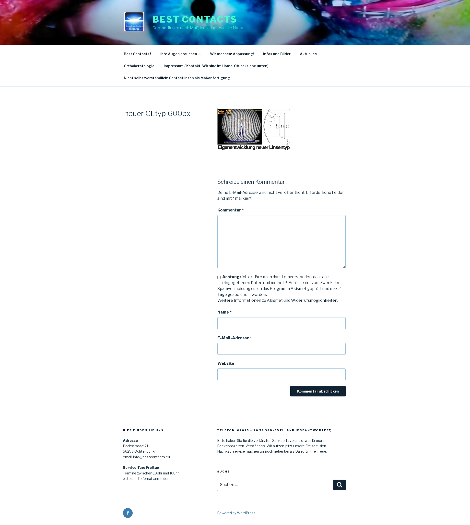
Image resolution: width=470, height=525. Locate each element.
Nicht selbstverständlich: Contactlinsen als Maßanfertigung (177, 78)
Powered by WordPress (236, 513)
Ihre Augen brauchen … (180, 54)
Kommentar (230, 210)
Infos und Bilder (277, 54)
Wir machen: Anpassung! (232, 54)
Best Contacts (195, 19)
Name (224, 312)
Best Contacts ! (137, 54)
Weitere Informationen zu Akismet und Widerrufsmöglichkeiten (277, 300)
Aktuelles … (310, 54)
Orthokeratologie (139, 66)
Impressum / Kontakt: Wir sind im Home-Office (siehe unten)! (217, 66)
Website (225, 363)
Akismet (298, 288)
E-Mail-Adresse (234, 338)
